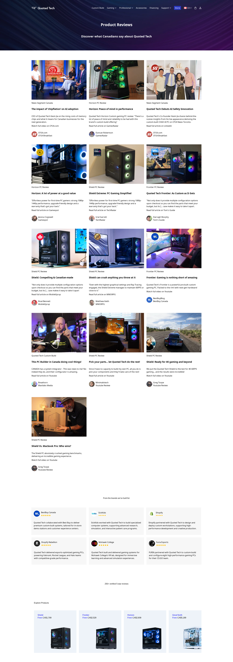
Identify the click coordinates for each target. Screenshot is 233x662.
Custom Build (98, 8)
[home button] (43, 8)
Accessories (141, 8)
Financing (154, 8)
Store (177, 8)
